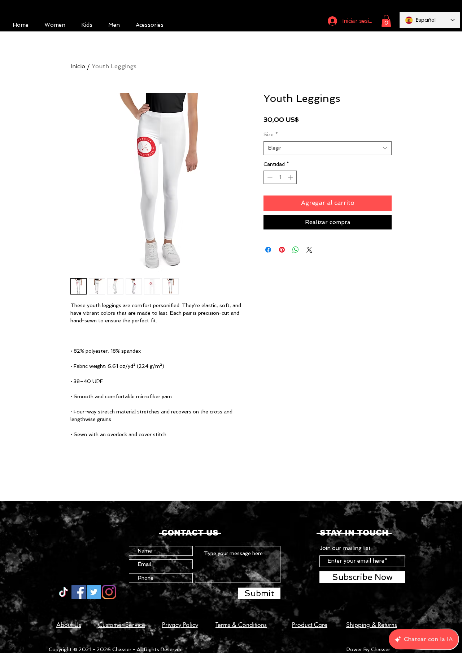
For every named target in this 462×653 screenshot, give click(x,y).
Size (270, 134)
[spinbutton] (280, 177)
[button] (386, 21)
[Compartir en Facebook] (268, 249)
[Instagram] (109, 592)
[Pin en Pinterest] (282, 249)
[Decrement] (269, 177)
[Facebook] (78, 592)
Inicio (77, 66)
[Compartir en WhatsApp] (295, 249)
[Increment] (291, 177)
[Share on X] (309, 249)
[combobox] (327, 148)
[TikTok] (63, 592)
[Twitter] (94, 592)
